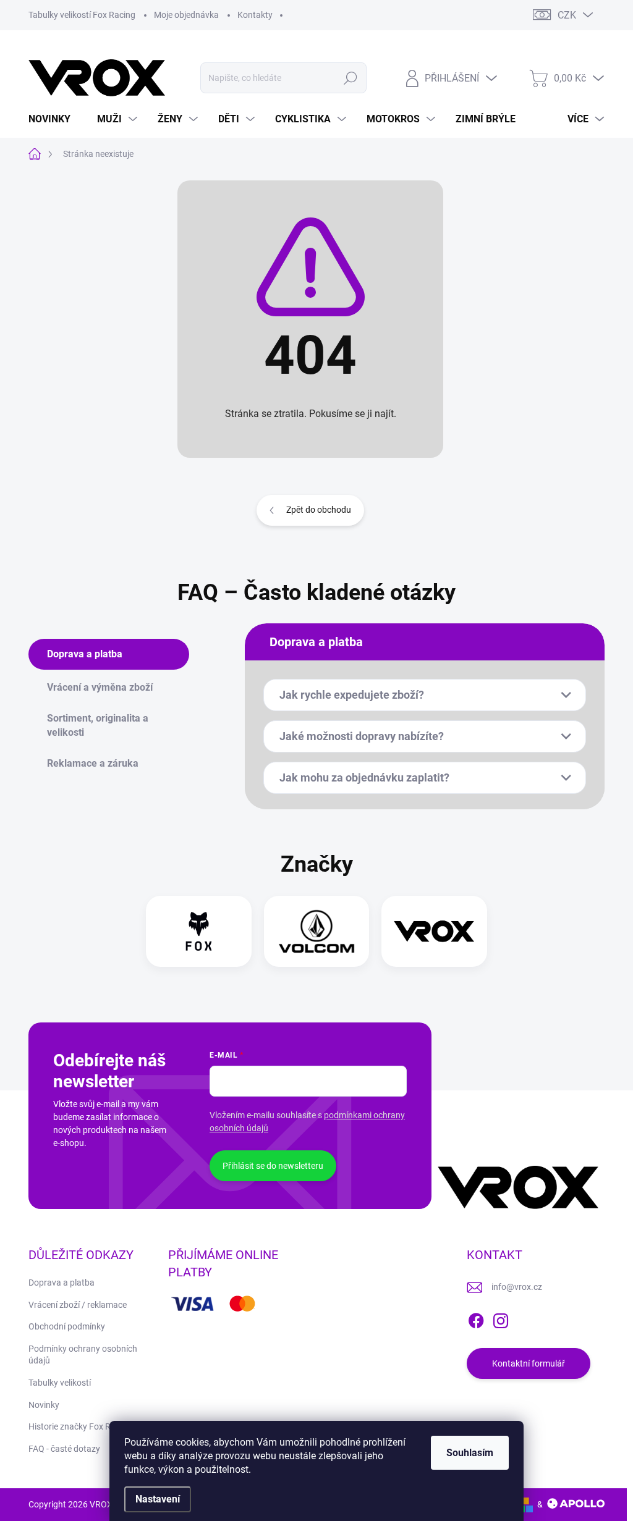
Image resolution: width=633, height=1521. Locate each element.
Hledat (350, 78)
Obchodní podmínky (66, 1326)
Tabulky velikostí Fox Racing (81, 15)
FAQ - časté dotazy (64, 1449)
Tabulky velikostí (59, 1383)
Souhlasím (469, 1453)
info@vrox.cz (516, 1287)
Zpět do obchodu (318, 510)
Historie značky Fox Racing (80, 1426)
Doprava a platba (61, 1282)
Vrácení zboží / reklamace (77, 1305)
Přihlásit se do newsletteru (273, 1166)
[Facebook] (476, 1318)
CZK (567, 15)
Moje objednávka (186, 15)
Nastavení (157, 1499)
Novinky (43, 1405)
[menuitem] (54, 119)
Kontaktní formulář (528, 1363)
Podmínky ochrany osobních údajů (82, 1355)
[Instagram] (500, 1318)
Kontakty (255, 15)
